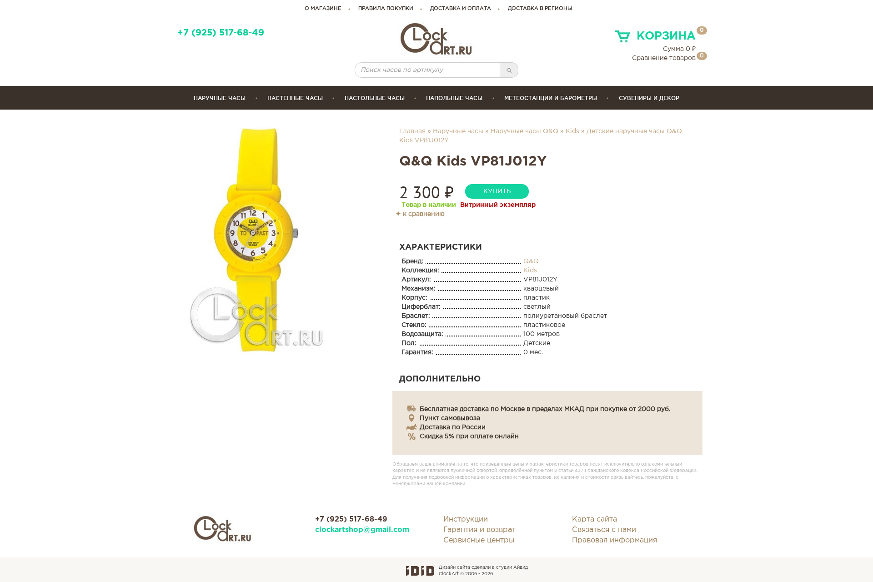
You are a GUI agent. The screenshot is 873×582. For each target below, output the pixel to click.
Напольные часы (454, 98)
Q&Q (531, 261)
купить (497, 191)
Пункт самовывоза (450, 418)
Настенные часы (295, 98)
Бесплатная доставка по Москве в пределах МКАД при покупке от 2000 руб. (545, 409)
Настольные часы (375, 98)
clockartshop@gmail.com (362, 530)
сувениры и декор (649, 98)
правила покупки (385, 8)
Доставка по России (453, 427)
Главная (412, 131)
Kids (572, 131)
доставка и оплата (460, 8)
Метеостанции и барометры (550, 98)
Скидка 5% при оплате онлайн (469, 436)
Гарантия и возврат (479, 530)
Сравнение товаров (664, 58)
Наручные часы (220, 98)
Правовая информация (614, 540)
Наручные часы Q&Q (524, 131)
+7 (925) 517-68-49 (220, 33)
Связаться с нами (604, 530)
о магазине (323, 8)
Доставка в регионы (540, 8)
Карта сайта (594, 519)
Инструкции (465, 519)
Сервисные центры (478, 540)
